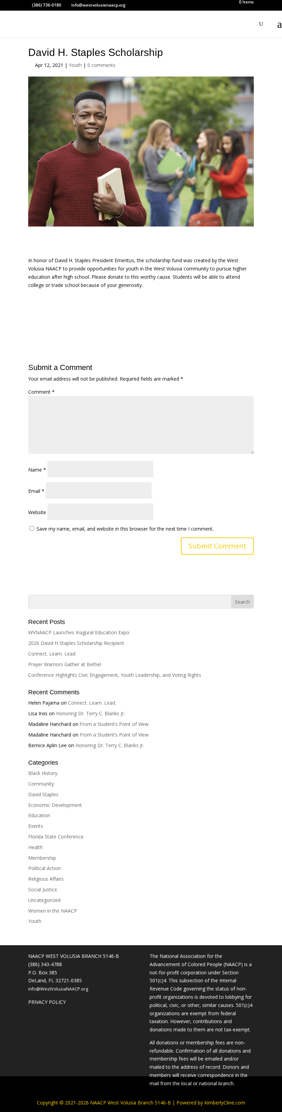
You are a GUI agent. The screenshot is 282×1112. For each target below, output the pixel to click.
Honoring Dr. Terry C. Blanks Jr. (90, 713)
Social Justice (42, 889)
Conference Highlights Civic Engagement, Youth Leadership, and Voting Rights (114, 675)
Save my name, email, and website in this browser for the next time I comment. (125, 528)
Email (36, 491)
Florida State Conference (56, 836)
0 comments (101, 65)
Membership (42, 858)
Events (35, 826)
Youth (75, 65)
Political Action (44, 868)
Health (35, 847)
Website (37, 512)
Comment (41, 392)
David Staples (43, 794)
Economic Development (55, 805)
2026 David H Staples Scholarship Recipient (76, 643)
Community (41, 783)
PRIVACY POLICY (47, 1002)
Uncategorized (44, 900)
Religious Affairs (46, 879)
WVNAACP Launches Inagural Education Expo (78, 632)
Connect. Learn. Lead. (52, 653)
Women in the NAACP (52, 910)
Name (37, 469)
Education (39, 815)
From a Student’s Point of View (114, 724)
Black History (42, 773)
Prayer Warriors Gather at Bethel (64, 664)
